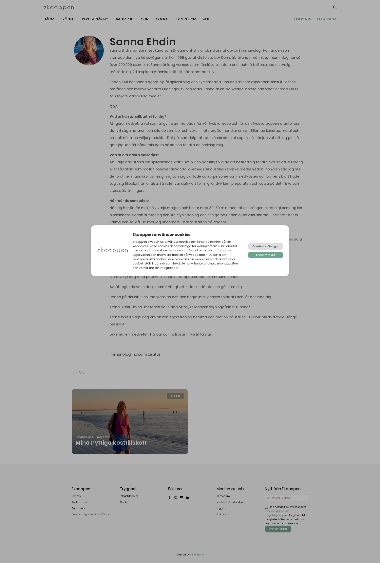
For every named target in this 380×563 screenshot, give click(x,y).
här (176, 268)
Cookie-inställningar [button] (265, 246)
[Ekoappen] (112, 250)
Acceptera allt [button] (265, 255)
